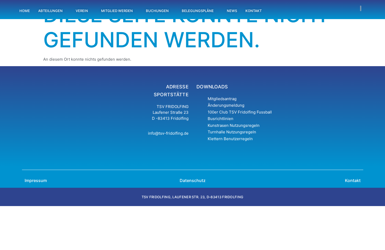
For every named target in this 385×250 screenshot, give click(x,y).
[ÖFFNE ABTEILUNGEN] (65, 11)
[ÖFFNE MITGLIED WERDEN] (136, 11)
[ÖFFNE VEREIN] (91, 11)
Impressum (36, 180)
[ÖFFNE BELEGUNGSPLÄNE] (216, 11)
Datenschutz (193, 180)
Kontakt (353, 180)
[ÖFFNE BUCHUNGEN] (171, 11)
